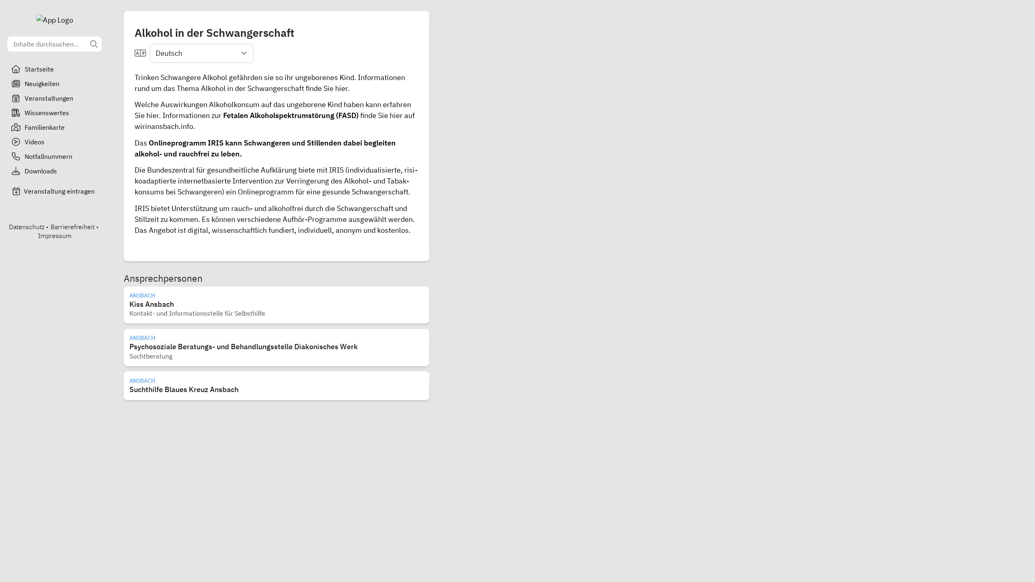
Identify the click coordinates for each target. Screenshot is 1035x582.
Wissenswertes (47, 113)
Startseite (39, 69)
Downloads (41, 171)
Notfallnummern (48, 156)
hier (341, 88)
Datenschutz (26, 227)
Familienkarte (45, 127)
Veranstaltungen (49, 98)
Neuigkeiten (42, 84)
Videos (34, 142)
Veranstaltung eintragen (59, 191)
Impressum (55, 236)
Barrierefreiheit (73, 227)
